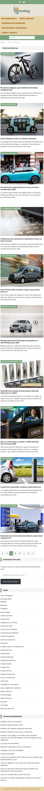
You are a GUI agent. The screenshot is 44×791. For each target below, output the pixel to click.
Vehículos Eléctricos (7, 708)
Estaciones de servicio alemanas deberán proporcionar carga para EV (22, 537)
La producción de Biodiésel (10, 743)
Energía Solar (5, 667)
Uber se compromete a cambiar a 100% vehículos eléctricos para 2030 (20, 443)
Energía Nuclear (6, 664)
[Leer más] (21, 98)
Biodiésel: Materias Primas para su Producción (16, 732)
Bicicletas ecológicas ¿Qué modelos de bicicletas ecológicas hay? (19, 89)
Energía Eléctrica (6, 650)
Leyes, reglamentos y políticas (11, 688)
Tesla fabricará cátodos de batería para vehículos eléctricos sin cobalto (20, 392)
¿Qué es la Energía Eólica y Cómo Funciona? (15, 774)
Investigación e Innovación (14, 28)
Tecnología (4, 705)
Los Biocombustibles (8, 754)
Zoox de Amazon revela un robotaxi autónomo (18, 139)
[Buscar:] (22, 37)
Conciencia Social (6, 626)
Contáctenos (23, 789)
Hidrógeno (4, 609)
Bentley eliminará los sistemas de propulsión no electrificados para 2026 (19, 342)
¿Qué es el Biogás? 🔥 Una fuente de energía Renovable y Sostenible (20, 764)
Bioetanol (4, 605)
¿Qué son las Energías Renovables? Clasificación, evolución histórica (21, 779)
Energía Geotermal (7, 657)
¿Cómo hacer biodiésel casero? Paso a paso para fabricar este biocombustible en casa (22, 758)
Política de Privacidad (34, 789)
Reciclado (4, 702)
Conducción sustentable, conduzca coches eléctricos (21, 487)
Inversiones (4, 681)
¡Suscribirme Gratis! (10, 581)
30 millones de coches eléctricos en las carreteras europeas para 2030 (20, 188)
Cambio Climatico (9, 33)
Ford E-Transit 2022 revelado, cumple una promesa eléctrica (20, 291)
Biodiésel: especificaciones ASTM (12, 725)
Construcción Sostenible (9, 629)
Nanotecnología (6, 695)
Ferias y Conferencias (8, 678)
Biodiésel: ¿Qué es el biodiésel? (11, 722)
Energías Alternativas (8, 674)
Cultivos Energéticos (7, 636)
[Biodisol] (22, 10)
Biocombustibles (9, 18)
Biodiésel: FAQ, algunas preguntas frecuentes (16, 728)
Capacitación (5, 619)
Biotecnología (5, 612)
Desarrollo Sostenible (8, 640)
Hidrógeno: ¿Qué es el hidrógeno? (12, 750)
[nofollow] (20, 2)
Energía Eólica (5, 653)
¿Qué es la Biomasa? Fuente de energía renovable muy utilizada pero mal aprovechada (19, 770)
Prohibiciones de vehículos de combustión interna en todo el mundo (21, 240)
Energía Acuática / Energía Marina (12, 647)
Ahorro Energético (7, 595)
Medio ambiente (27, 18)
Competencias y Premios (9, 623)
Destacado (4, 643)
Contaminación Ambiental (13, 23)
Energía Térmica (6, 671)
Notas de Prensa (6, 698)
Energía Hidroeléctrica (8, 660)
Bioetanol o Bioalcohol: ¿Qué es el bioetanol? (16, 747)
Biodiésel (4, 602)
